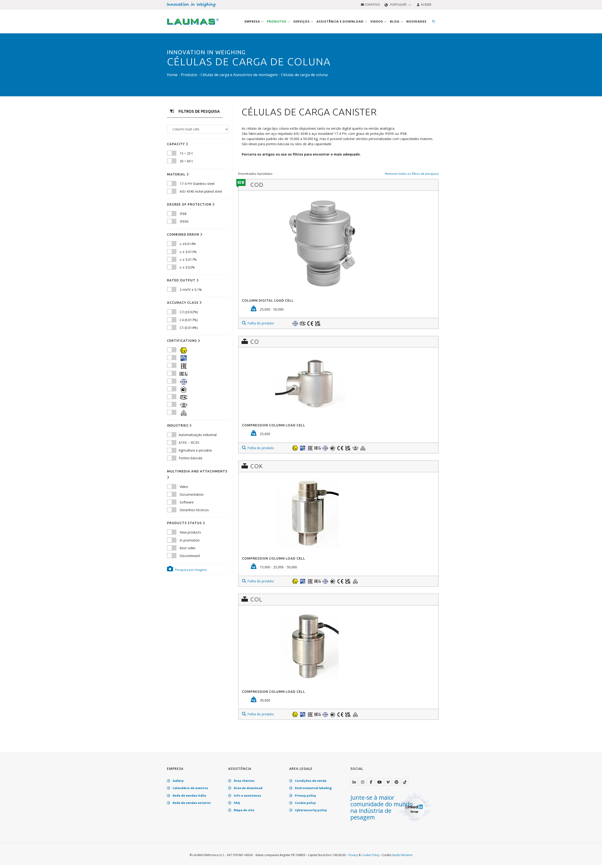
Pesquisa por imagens (190, 570)
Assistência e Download (340, 21)
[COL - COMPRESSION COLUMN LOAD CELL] (338, 646)
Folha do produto (260, 323)
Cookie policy (305, 803)
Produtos (277, 21)
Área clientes (243, 781)
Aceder (425, 5)
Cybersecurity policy (310, 810)
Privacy (353, 855)
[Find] (433, 21)
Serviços (302, 21)
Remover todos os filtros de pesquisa (412, 173)
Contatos (372, 5)
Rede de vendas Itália (189, 795)
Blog (395, 21)
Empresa (253, 21)
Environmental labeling (313, 788)
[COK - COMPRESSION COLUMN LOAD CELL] (338, 513)
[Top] (591, 856)
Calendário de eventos (190, 788)
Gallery (178, 781)
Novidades (416, 21)
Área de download (247, 788)
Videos (377, 21)
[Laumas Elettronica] (193, 26)
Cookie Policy (370, 855)
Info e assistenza (247, 795)
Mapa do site (243, 810)
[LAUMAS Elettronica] (354, 782)
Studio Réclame (402, 855)
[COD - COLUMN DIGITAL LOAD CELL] (338, 243)
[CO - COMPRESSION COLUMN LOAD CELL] (338, 384)
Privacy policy (305, 795)
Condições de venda (310, 781)
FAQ (236, 803)
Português (398, 5)
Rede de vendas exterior (191, 803)
